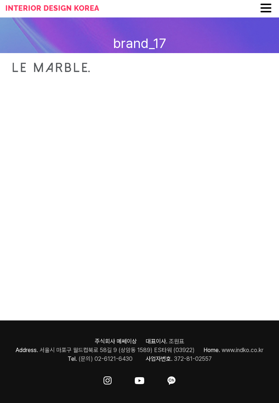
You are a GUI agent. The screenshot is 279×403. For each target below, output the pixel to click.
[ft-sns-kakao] (171, 379)
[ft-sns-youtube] (139, 379)
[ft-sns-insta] (107, 379)
